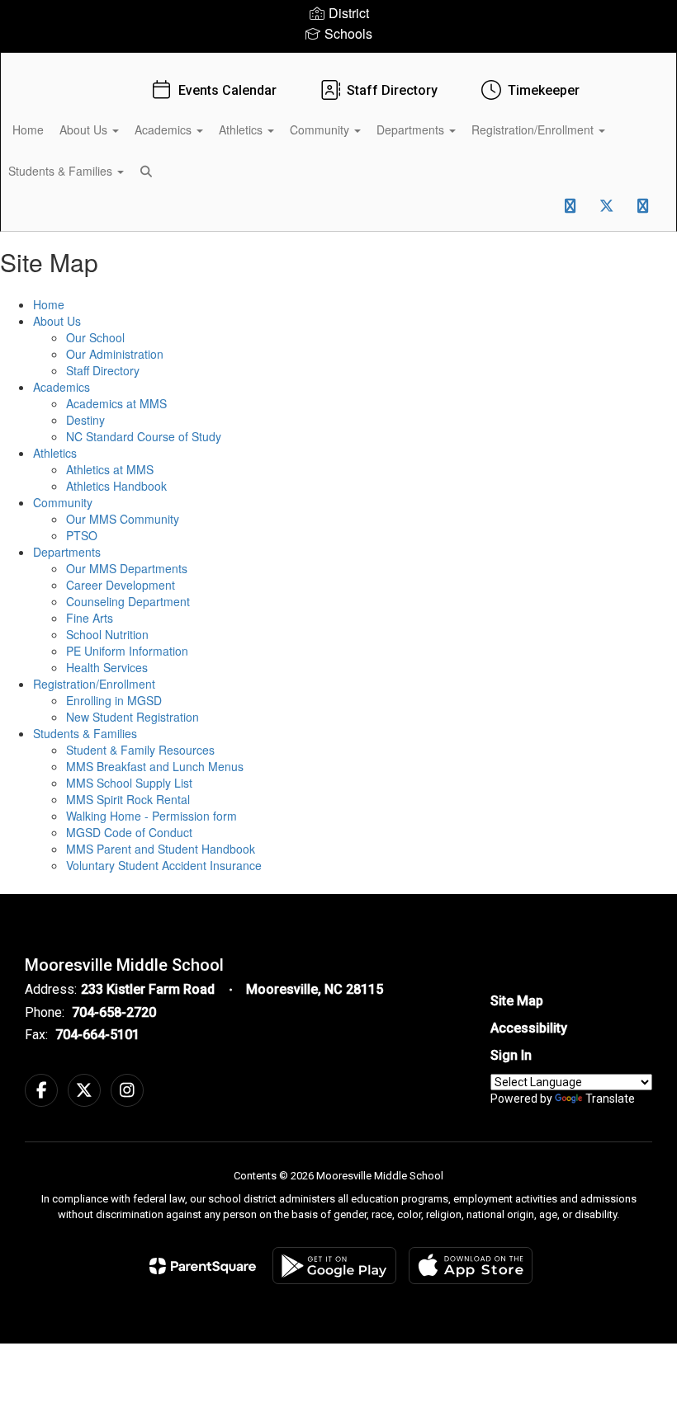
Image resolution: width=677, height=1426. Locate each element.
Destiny (85, 420)
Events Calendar (227, 90)
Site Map (516, 1001)
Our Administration (114, 354)
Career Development (120, 585)
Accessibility (528, 1028)
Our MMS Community (122, 519)
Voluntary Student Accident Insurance (164, 865)
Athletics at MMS (110, 469)
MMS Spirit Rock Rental (128, 799)
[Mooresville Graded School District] (338, 63)
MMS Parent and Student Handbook (160, 848)
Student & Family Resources (140, 749)
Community (321, 129)
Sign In (511, 1055)
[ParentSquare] (202, 1266)
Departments (411, 129)
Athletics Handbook (116, 486)
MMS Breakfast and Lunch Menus (155, 766)
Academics (165, 129)
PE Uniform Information (127, 650)
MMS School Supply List (129, 782)
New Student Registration (132, 716)
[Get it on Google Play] (334, 1265)
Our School (95, 337)
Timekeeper (544, 90)
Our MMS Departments (126, 568)
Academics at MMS (116, 403)
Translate (610, 1098)
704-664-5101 (97, 1034)
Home (28, 129)
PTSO (81, 535)
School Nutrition (107, 634)
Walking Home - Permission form (151, 815)
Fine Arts (89, 617)
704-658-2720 (114, 1012)
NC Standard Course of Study (143, 436)
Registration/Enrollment (534, 129)
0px (532, 211)
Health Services (107, 667)
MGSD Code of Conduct (129, 832)
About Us (85, 129)
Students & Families (85, 733)
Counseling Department (128, 601)
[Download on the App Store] (471, 1265)
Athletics (242, 129)
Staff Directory (392, 90)
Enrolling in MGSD (114, 700)
